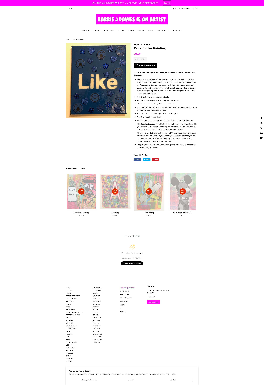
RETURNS (69, 350)
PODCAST (96, 320)
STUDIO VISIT (70, 348)
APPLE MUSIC (98, 339)
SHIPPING (69, 353)
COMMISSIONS (71, 342)
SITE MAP (69, 361)
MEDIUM (96, 331)
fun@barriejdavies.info (127, 288)
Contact (177, 30)
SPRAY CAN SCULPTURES (75, 312)
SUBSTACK (96, 326)
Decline (173, 380)
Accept (130, 380)
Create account (184, 8)
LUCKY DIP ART (71, 329)
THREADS (96, 304)
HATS (68, 331)
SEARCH (86, 30)
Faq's (150, 30)
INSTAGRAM (97, 290)
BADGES (69, 318)
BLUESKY (96, 298)
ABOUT (68, 293)
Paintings (109, 30)
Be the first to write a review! (132, 263)
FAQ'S (68, 337)
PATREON (96, 329)
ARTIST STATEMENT (73, 296)
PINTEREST (97, 318)
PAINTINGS (70, 301)
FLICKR (95, 312)
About (141, 30)
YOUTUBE (96, 296)
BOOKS (68, 307)
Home (67, 39)
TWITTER (96, 309)
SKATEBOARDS (71, 326)
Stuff (121, 30)
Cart (196, 8)
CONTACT (69, 290)
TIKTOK (95, 293)
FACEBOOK (97, 301)
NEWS (68, 339)
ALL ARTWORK (71, 298)
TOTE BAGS (70, 323)
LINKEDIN (96, 342)
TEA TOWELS (70, 309)
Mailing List (163, 30)
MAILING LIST (97, 288)
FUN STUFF (70, 334)
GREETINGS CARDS (73, 315)
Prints (97, 30)
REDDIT (95, 307)
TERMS (68, 356)
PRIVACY (69, 358)
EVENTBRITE (97, 337)
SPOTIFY (96, 323)
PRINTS (68, 304)
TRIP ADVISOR (98, 334)
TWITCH (95, 315)
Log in (174, 8)
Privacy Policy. (170, 374)
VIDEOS (68, 345)
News (131, 30)
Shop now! (167, 3)
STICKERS (69, 320)
